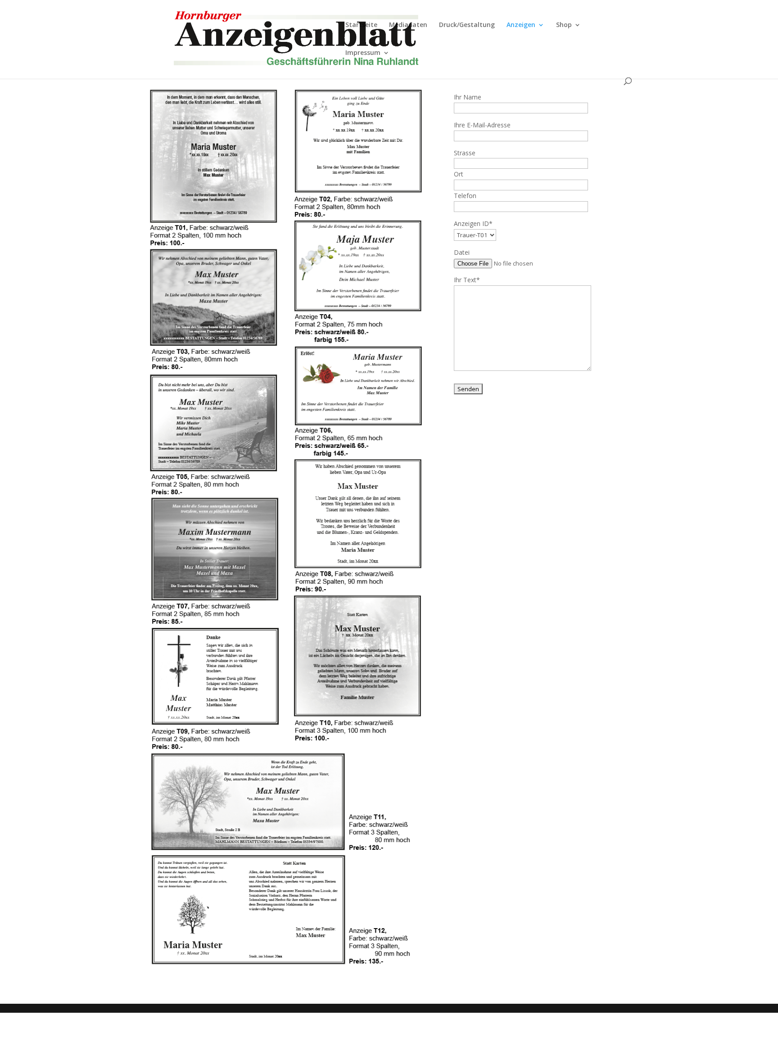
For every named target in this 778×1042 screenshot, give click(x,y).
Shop (564, 25)
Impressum (362, 53)
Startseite (361, 25)
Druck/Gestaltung (467, 25)
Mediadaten (408, 25)
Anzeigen (521, 25)
